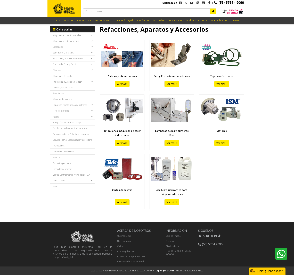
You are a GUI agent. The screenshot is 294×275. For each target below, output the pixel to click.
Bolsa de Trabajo (173, 235)
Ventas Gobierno (103, 20)
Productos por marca (196, 20)
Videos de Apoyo (219, 20)
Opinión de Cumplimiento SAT (131, 256)
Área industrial (84, 20)
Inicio (57, 20)
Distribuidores (175, 20)
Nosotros (68, 20)
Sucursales (158, 20)
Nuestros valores (124, 241)
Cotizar (235, 20)
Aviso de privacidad (126, 251)
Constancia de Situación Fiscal (130, 261)
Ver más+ (122, 83)
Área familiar (142, 20)
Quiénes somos (124, 235)
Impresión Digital (124, 20)
